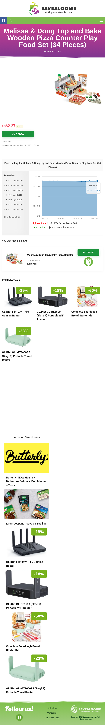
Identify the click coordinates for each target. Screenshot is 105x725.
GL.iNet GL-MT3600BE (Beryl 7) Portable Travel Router (17, 356)
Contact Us (52, 713)
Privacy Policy (52, 717)
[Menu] (101, 20)
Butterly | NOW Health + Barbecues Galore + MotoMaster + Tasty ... (26, 481)
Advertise (52, 708)
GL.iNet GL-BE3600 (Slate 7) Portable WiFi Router (50, 315)
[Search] (10, 20)
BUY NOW (18, 133)
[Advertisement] (27, 84)
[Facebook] (19, 717)
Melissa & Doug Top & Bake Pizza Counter (50, 255)
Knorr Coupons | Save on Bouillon (26, 523)
